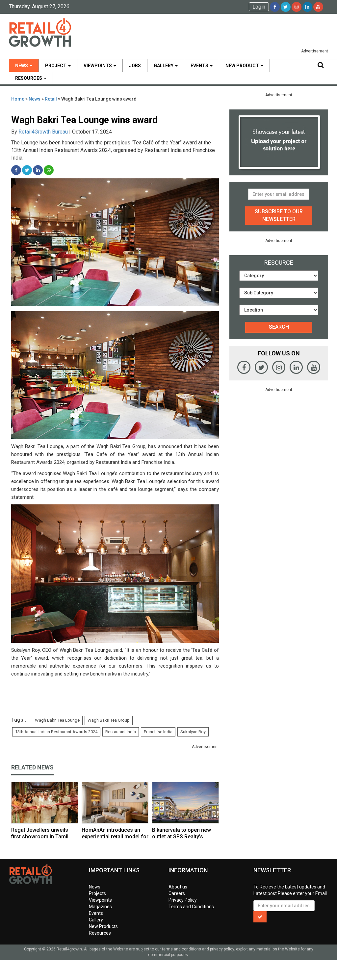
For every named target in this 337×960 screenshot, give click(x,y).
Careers (176, 893)
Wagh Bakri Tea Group (109, 720)
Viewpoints (98, 65)
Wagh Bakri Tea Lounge (57, 720)
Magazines (100, 906)
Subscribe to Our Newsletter (279, 215)
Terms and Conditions (191, 906)
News (22, 65)
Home (17, 99)
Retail (51, 99)
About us (177, 886)
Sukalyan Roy (193, 731)
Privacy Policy (182, 900)
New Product (242, 65)
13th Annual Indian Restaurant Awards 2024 (56, 731)
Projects (97, 893)
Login (258, 7)
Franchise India (158, 731)
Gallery (164, 65)
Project (56, 65)
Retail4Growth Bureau (43, 132)
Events (200, 65)
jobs (135, 65)
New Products (103, 926)
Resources (29, 78)
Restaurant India (120, 731)
